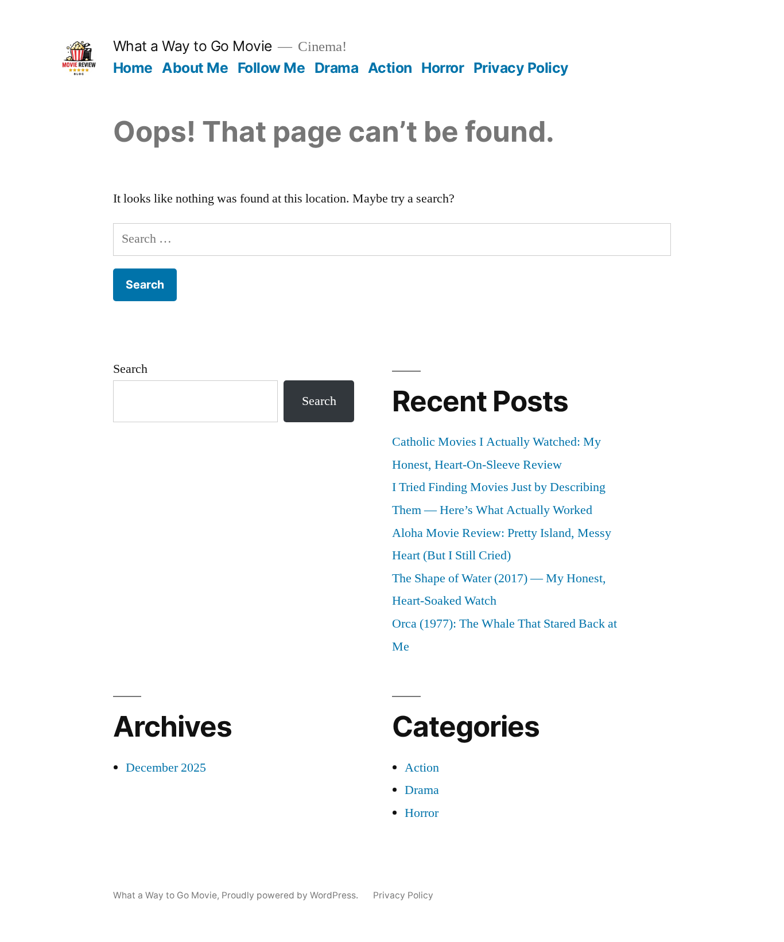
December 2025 (166, 768)
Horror (442, 67)
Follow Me (271, 67)
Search (130, 369)
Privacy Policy (521, 67)
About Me (195, 67)
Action (390, 67)
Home (133, 67)
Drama (337, 67)
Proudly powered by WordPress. (291, 895)
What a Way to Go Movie (192, 46)
